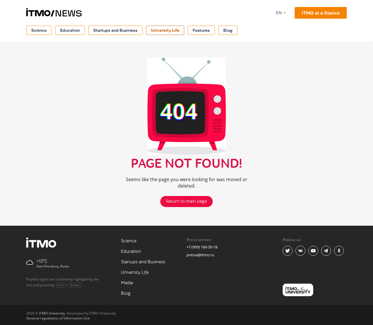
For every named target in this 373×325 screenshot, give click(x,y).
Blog (228, 30)
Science (39, 30)
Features (201, 30)
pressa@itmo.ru (200, 254)
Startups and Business (115, 30)
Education (70, 30)
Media (127, 283)
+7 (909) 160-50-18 (201, 247)
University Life (165, 30)
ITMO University (52, 313)
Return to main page (186, 201)
